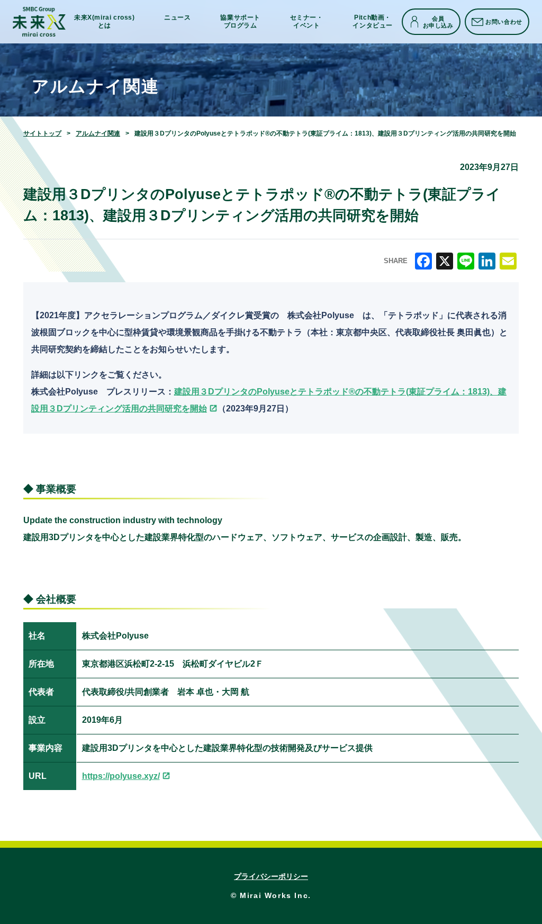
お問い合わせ (503, 21)
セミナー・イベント (306, 21)
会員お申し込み (438, 21)
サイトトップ (42, 133)
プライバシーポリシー (271, 876)
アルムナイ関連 (98, 133)
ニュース (177, 17)
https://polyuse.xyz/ (121, 776)
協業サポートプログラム (240, 21)
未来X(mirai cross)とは (104, 21)
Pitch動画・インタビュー (373, 21)
